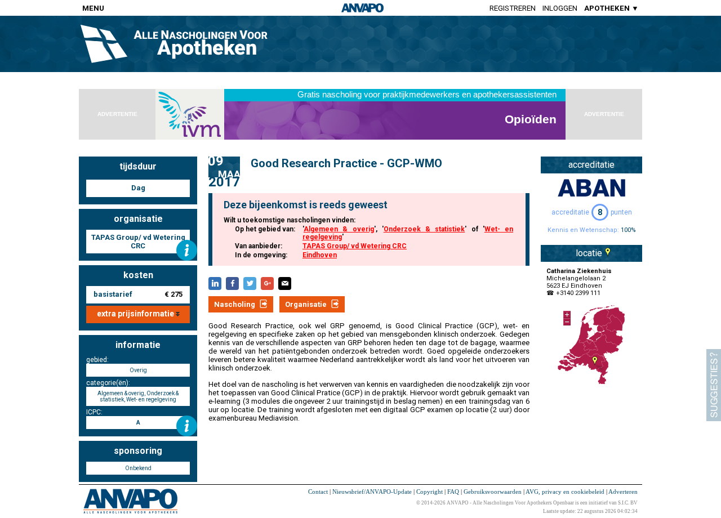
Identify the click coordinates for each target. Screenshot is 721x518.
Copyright (429, 491)
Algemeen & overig (339, 229)
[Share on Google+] (267, 283)
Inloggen (559, 8)
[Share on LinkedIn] (214, 283)
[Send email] (284, 283)
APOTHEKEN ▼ (611, 8)
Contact (318, 491)
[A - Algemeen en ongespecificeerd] (186, 426)
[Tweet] (249, 283)
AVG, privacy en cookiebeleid (565, 491)
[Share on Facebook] (232, 283)
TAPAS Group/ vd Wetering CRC (354, 246)
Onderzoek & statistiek (424, 229)
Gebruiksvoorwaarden (493, 491)
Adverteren (623, 491)
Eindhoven (319, 255)
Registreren (512, 8)
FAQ (453, 491)
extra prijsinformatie (136, 313)
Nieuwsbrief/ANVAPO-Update (372, 491)
